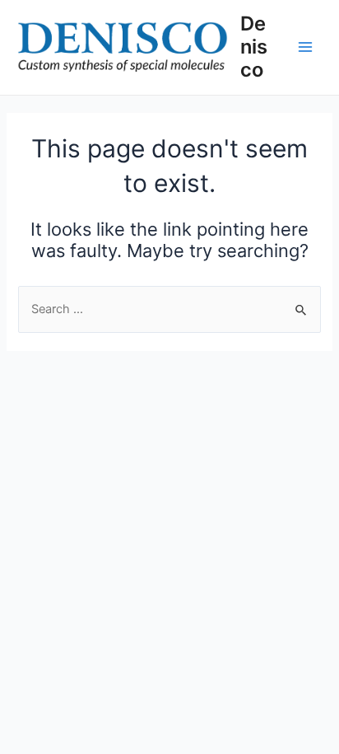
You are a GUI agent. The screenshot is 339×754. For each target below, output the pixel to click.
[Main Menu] (305, 47)
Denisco (253, 47)
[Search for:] (169, 309)
